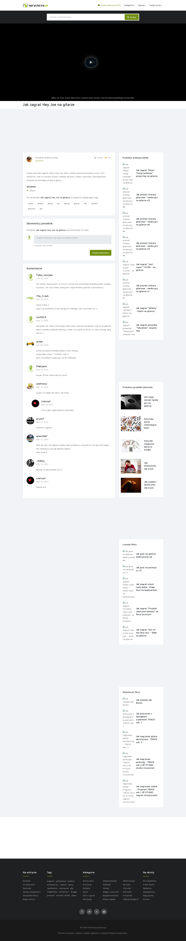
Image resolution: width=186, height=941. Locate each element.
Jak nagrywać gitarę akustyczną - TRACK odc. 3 (146, 739)
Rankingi (27, 888)
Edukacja (87, 899)
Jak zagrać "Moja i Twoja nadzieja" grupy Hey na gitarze (147, 173)
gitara (50, 203)
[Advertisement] (93, 130)
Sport (85, 892)
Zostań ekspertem (31, 892)
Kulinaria (87, 884)
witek (39, 341)
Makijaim (41, 366)
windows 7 (64, 892)
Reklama (147, 888)
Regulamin (148, 895)
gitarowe (31, 209)
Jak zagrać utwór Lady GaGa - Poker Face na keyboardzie (146, 587)
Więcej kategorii (130, 899)
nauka (30, 203)
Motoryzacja (129, 881)
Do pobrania (29, 884)
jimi (41, 209)
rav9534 (41, 317)
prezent (50, 895)
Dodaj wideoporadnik (110, 5)
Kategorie (128, 5)
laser (73, 895)
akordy (66, 203)
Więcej (141, 5)
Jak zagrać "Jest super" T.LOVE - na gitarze (145, 267)
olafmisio (41, 383)
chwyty (40, 203)
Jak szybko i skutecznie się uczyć (150, 484)
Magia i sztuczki (111, 892)
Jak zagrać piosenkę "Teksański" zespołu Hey (146, 328)
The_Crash (42, 295)
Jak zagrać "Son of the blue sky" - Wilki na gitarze (146, 632)
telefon (71, 881)
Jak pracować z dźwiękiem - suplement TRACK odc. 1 (145, 718)
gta (71, 888)
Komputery (88, 881)
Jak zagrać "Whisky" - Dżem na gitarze (146, 309)
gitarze (77, 203)
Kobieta (86, 888)
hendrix (94, 203)
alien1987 (41, 436)
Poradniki (127, 895)
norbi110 (39, 161)
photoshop (61, 881)
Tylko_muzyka (44, 275)
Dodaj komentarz (100, 253)
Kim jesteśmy (149, 881)
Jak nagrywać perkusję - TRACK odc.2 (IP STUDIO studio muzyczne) (145, 763)
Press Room (148, 884)
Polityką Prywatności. (117, 933)
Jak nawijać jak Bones (144, 701)
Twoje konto (155, 5)
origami (50, 881)
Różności (127, 892)
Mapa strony (29, 899)
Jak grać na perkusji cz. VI (146, 569)
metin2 (63, 884)
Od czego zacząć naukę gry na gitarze (151, 401)
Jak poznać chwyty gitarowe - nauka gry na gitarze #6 (147, 221)
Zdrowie (127, 888)
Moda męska (109, 899)
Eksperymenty (110, 881)
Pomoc (146, 899)
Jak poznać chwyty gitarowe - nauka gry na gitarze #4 (147, 246)
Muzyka (127, 884)
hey (85, 203)
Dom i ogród (89, 895)
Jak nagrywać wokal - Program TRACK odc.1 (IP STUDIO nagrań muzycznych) (146, 791)
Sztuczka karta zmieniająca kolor (150, 423)
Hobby (106, 888)
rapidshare (52, 888)
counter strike (63, 895)
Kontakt (26, 881)
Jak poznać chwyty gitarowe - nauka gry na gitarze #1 (147, 288)
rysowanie (64, 888)
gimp (70, 884)
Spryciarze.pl (99, 927)
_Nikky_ (41, 460)
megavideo (52, 892)
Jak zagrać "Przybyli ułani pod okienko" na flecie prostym (147, 611)
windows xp (52, 884)
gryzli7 (40, 418)
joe (58, 203)
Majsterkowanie (110, 895)
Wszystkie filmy (30, 895)
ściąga (74, 892)
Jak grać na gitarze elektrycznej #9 (146, 555)
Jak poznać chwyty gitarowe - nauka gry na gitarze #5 (147, 197)
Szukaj (132, 17)
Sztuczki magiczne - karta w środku (150, 445)
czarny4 (45, 401)
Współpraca (149, 892)
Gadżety (107, 884)
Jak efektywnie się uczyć (150, 465)
